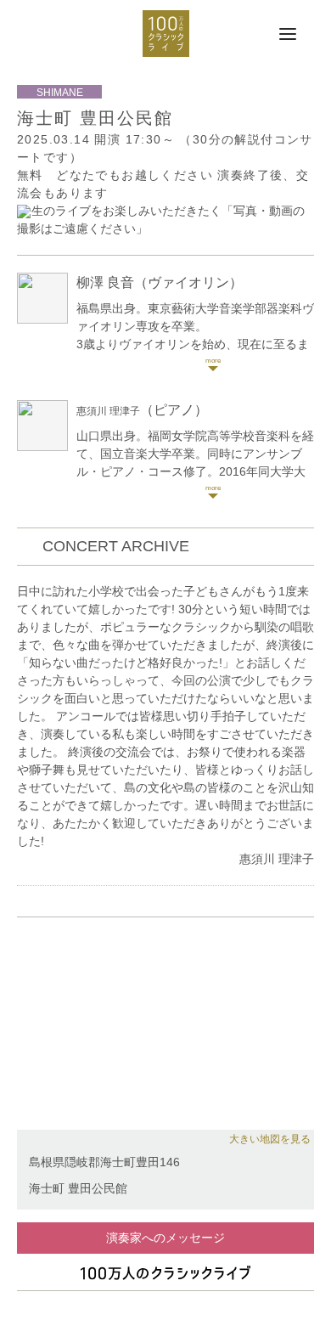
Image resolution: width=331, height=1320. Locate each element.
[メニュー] (288, 35)
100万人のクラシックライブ (166, 33)
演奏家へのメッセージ (165, 1237)
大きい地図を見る (270, 1139)
